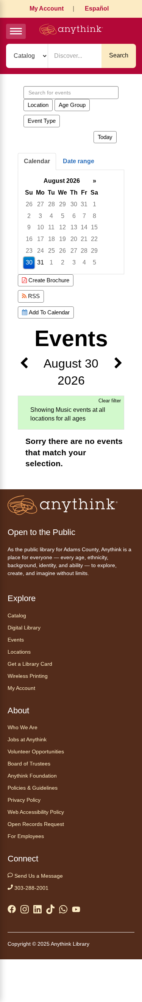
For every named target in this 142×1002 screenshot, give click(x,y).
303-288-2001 (30, 888)
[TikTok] (50, 911)
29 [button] (62, 204)
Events (16, 640)
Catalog (17, 615)
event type (42, 121)
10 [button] (40, 227)
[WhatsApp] (63, 911)
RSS (33, 296)
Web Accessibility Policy (36, 812)
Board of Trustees (29, 764)
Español (97, 8)
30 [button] (73, 204)
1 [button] (94, 204)
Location (38, 105)
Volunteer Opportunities (36, 751)
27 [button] (40, 204)
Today (105, 137)
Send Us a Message (38, 876)
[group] (71, 222)
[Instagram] (24, 911)
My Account (47, 8)
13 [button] (73, 227)
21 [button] (84, 239)
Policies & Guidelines (33, 788)
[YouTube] (76, 911)
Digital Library (24, 628)
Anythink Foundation (32, 776)
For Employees (26, 836)
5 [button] (62, 216)
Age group (72, 105)
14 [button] (84, 227)
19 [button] (62, 239)
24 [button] (40, 250)
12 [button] (62, 227)
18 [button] (51, 239)
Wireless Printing (28, 676)
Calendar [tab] (37, 161)
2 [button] (29, 216)
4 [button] (51, 216)
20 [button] (73, 239)
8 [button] (94, 216)
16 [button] (29, 239)
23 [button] (29, 250)
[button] (24, 372)
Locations (19, 652)
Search (118, 55)
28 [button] (51, 204)
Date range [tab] (78, 161)
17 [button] (40, 239)
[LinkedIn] (37, 911)
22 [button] (94, 239)
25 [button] (51, 250)
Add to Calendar (48, 312)
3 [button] (40, 216)
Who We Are (22, 727)
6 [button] (74, 216)
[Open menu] (16, 31)
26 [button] (29, 204)
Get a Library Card (30, 664)
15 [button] (94, 227)
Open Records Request (36, 824)
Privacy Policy (24, 800)
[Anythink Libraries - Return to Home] (71, 31)
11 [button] (51, 227)
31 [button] (84, 204)
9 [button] (29, 227)
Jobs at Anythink (27, 739)
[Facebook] (12, 910)
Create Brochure (48, 280)
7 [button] (84, 216)
